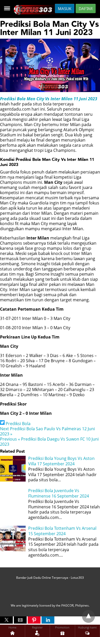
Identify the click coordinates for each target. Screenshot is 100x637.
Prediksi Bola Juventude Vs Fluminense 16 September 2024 (58, 493)
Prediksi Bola (18, 423)
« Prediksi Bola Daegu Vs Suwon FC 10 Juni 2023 (49, 441)
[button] (6, 620)
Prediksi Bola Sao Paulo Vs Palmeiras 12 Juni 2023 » (47, 431)
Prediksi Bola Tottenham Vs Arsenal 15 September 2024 (62, 530)
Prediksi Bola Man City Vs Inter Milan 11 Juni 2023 (48, 99)
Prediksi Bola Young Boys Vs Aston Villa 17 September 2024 (61, 461)
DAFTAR (86, 8)
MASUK (64, 8)
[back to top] (88, 616)
